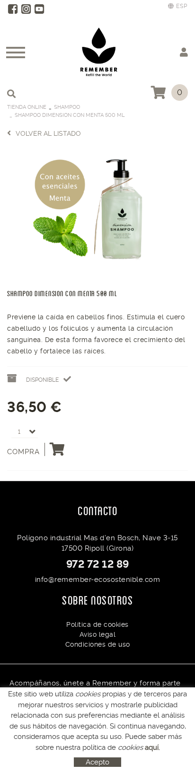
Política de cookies (97, 624)
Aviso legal (98, 634)
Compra (23, 452)
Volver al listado (48, 133)
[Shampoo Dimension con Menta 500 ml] (97, 211)
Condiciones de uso (97, 644)
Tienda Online (26, 107)
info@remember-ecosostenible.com (97, 579)
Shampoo (67, 107)
